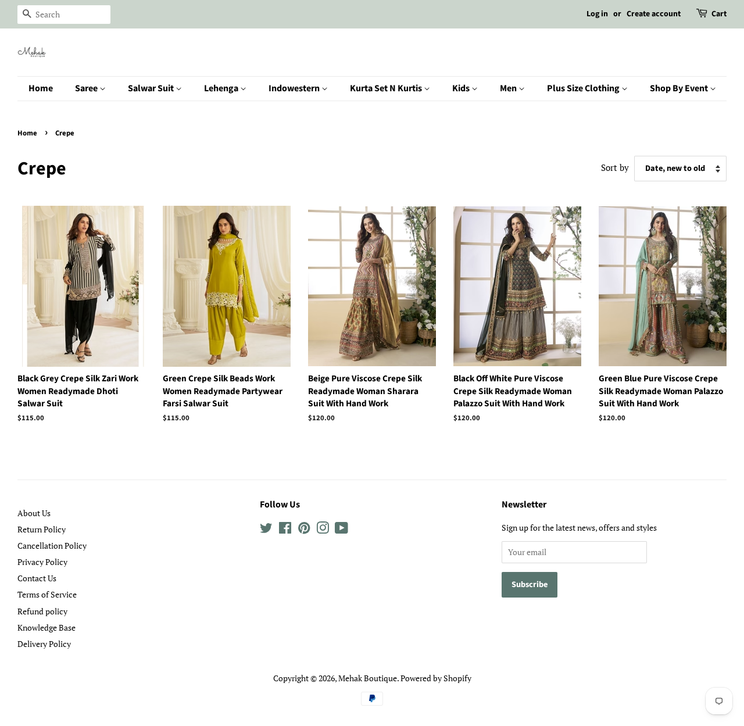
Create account (654, 14)
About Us (34, 512)
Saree (87, 88)
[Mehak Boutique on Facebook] (285, 529)
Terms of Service (47, 594)
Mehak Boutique (367, 678)
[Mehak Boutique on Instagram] (322, 529)
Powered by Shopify (435, 678)
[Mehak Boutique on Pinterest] (304, 529)
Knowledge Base (46, 627)
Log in (597, 14)
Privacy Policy (42, 561)
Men (509, 88)
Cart (719, 14)
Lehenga (222, 88)
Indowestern (295, 88)
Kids (461, 88)
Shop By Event (680, 88)
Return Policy (41, 529)
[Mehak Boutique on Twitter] (266, 529)
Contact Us (36, 578)
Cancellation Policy (52, 545)
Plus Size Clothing (584, 88)
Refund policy (42, 611)
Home (40, 88)
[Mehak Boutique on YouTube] (341, 529)
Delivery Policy (44, 643)
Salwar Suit (152, 88)
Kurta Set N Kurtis (387, 88)
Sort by (615, 167)
